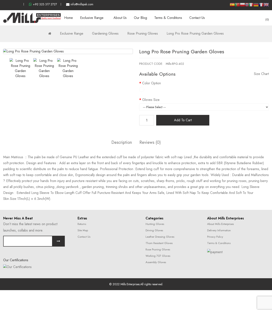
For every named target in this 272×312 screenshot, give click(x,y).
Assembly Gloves (156, 262)
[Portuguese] (237, 6)
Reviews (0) (150, 142)
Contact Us (84, 237)
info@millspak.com (82, 4)
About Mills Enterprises (220, 224)
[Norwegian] (246, 5)
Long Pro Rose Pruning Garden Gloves (195, 33)
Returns (82, 224)
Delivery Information (219, 230)
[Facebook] (82, 251)
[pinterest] (18, 4)
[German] (256, 6)
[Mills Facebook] (4, 4)
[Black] (142, 89)
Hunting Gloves (155, 224)
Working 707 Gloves (158, 256)
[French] (261, 6)
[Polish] (242, 6)
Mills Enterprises (130, 284)
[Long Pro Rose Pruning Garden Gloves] (20, 68)
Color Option (151, 83)
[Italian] (251, 6)
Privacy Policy (215, 237)
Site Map (83, 230)
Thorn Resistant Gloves (159, 243)
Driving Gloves (154, 230)
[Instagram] (93, 251)
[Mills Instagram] (11, 4)
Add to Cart (183, 120)
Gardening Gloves (105, 33)
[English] (266, 6)
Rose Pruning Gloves (142, 33)
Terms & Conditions (219, 243)
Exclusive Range (71, 33)
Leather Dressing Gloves (160, 237)
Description (121, 142)
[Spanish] (232, 6)
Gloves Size (151, 99)
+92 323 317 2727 (45, 4)
